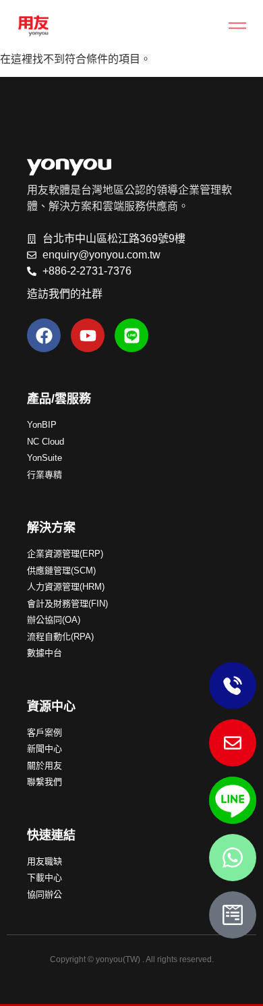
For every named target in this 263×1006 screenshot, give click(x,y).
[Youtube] (88, 335)
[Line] (131, 335)
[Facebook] (44, 335)
